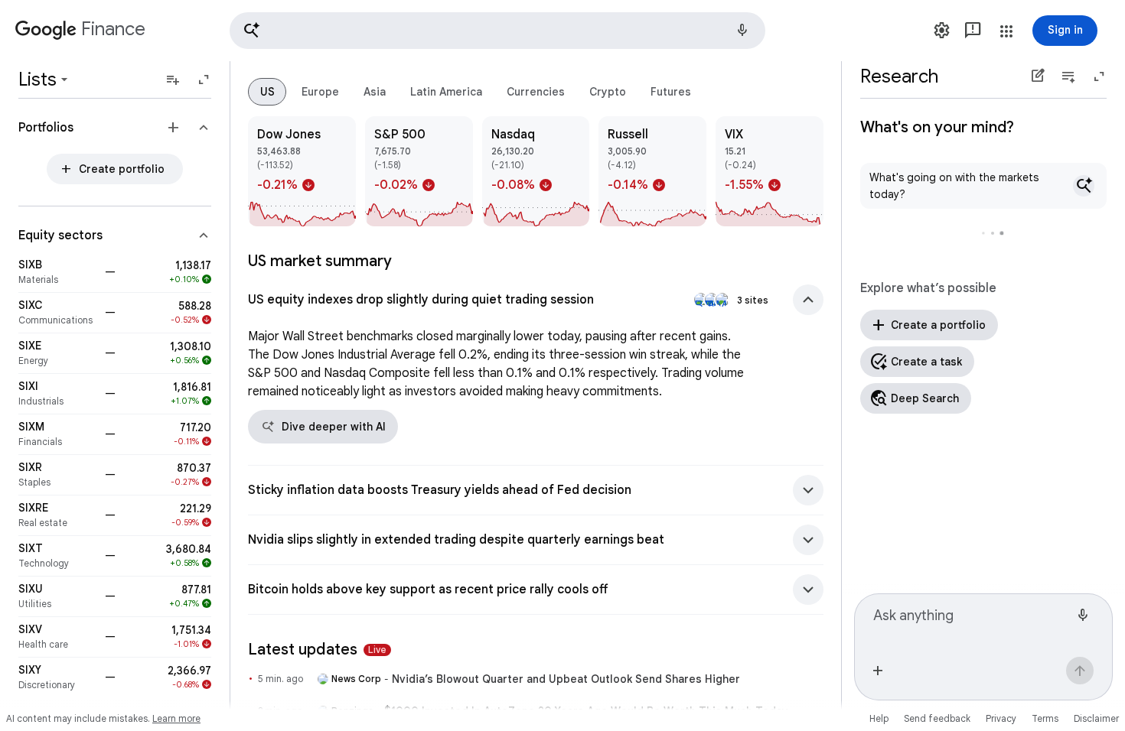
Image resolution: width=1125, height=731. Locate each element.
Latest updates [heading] (317, 649)
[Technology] (57, 556)
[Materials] (57, 272)
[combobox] (971, 622)
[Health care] (57, 637)
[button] (497, 30)
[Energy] (57, 353)
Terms (1045, 718)
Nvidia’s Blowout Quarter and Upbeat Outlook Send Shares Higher (566, 679)
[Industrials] (57, 394)
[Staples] (57, 475)
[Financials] (57, 434)
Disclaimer (1096, 718)
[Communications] (57, 313)
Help (879, 718)
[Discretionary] (57, 677)
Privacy (1001, 718)
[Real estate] (57, 515)
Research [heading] (899, 76)
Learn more (176, 718)
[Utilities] (57, 596)
